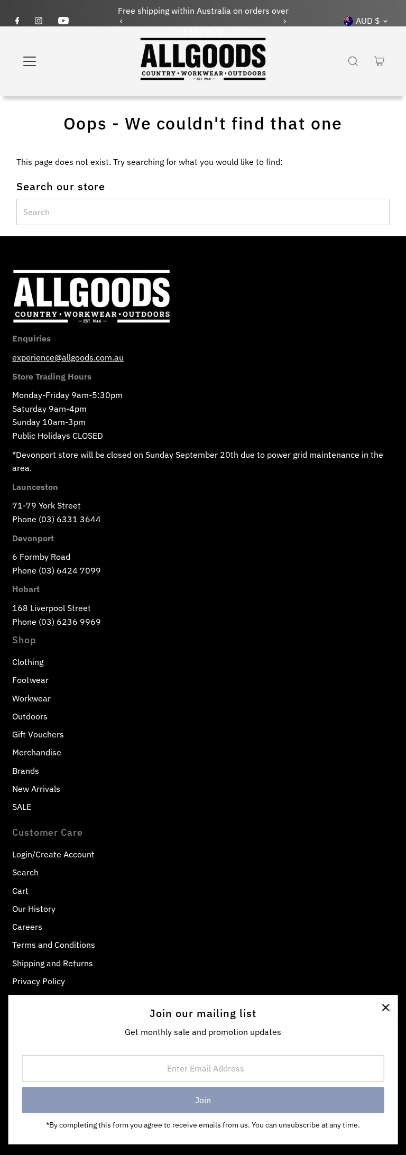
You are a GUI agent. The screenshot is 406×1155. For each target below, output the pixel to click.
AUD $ (368, 20)
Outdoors (30, 716)
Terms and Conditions (53, 944)
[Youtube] (63, 21)
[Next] (285, 21)
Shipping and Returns (52, 963)
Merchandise (36, 752)
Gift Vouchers (38, 734)
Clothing (27, 662)
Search (25, 872)
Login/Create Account (53, 854)
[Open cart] (379, 61)
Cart (20, 890)
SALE (21, 806)
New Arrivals (36, 788)
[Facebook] (17, 21)
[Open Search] (353, 61)
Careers (27, 926)
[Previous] (121, 21)
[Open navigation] (60, 61)
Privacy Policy (38, 981)
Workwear (31, 698)
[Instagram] (38, 21)
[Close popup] (385, 1007)
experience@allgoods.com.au (68, 357)
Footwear (30, 679)
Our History (34, 908)
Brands (25, 770)
